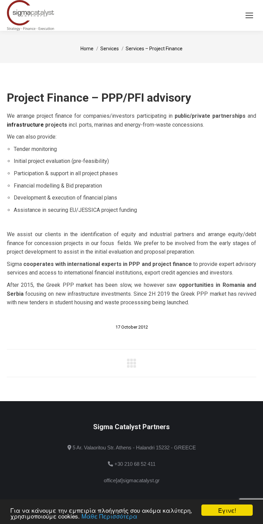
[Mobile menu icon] (249, 15)
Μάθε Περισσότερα (109, 516)
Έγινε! (227, 510)
